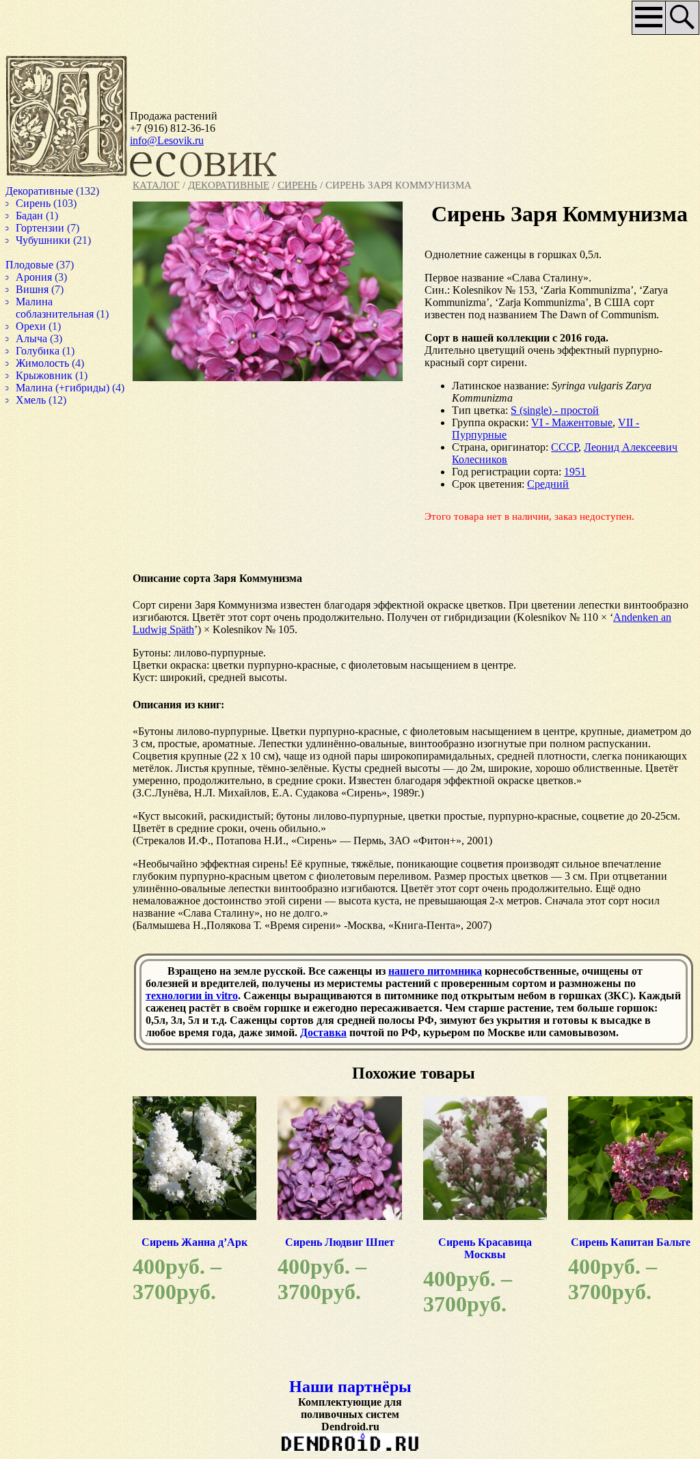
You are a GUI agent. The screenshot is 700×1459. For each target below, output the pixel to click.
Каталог (156, 185)
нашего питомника (435, 1008)
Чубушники (57, 240)
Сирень (297, 185)
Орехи (43, 326)
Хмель (44, 412)
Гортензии (53, 228)
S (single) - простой (537, 435)
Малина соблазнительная (69, 308)
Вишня (46, 289)
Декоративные (228, 185)
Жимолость (56, 363)
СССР (547, 472)
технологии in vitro (192, 1033)
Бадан (43, 215)
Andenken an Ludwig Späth (224, 655)
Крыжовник (59, 375)
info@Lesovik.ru (167, 140)
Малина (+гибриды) (77, 387)
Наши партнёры (333, 1429)
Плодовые (43, 264)
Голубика (51, 351)
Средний (530, 509)
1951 (557, 497)
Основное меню (610, 22)
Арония (47, 277)
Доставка (424, 1070)
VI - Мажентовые (554, 448)
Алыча (45, 338)
